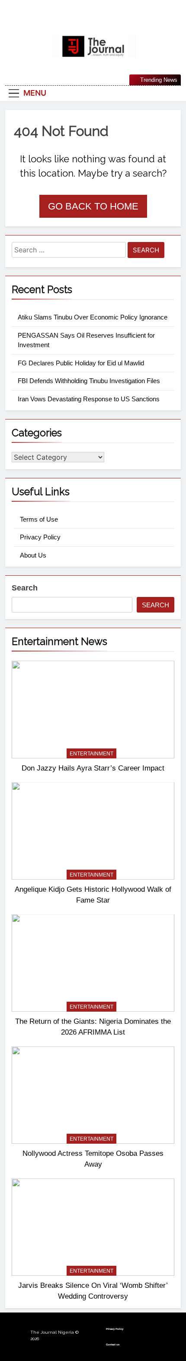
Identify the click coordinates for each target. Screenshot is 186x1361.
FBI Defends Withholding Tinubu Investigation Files (89, 380)
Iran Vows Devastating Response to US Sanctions (89, 399)
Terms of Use (39, 519)
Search (25, 588)
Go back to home (93, 206)
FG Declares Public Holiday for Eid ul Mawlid (81, 363)
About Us (33, 555)
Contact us (112, 1344)
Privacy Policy (40, 537)
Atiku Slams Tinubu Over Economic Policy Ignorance (92, 317)
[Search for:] (69, 251)
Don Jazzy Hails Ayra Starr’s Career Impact (93, 768)
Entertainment (91, 754)
